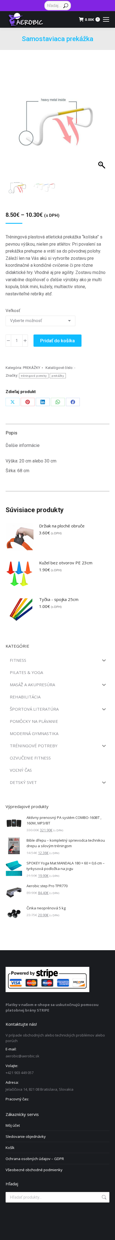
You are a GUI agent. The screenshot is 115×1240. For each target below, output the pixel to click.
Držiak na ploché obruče (62, 526)
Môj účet (13, 1125)
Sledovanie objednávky (26, 1136)
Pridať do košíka (57, 340)
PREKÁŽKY (31, 368)
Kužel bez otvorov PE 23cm (65, 562)
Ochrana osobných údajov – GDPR (35, 1158)
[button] (100, 128)
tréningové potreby (34, 375)
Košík (10, 1147)
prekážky (58, 375)
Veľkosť (13, 310)
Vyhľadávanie (103, 1197)
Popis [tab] (11, 433)
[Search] (65, 5)
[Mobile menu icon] (106, 19)
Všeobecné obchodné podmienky (34, 1169)
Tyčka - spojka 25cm (58, 599)
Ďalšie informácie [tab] (23, 445)
